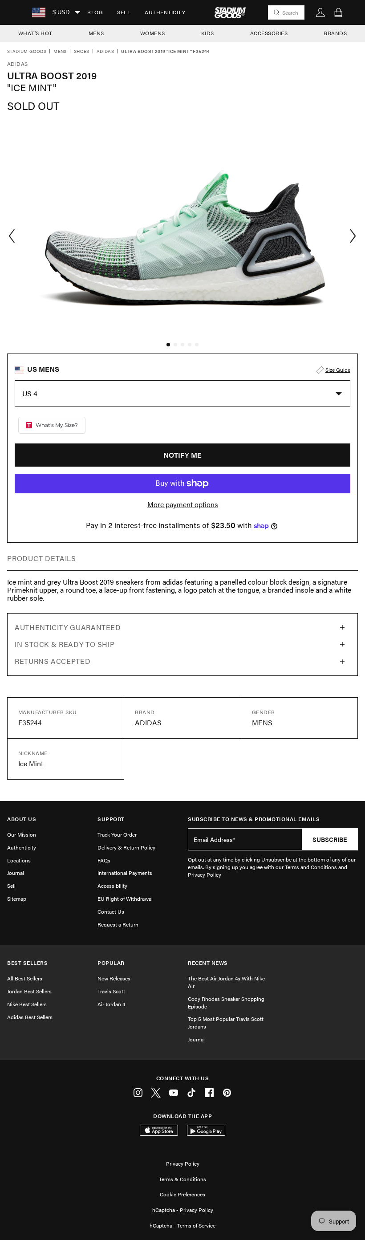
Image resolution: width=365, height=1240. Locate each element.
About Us (21, 819)
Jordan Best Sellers (29, 991)
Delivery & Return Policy (126, 847)
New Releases (113, 978)
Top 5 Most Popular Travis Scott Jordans (226, 1022)
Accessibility (112, 886)
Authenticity (165, 12)
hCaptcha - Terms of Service (182, 1225)
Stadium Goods (26, 51)
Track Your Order (117, 834)
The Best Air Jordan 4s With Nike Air (226, 982)
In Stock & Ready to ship (64, 644)
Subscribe (329, 839)
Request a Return (117, 924)
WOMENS (152, 33)
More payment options (182, 504)
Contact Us (110, 911)
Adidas (105, 51)
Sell (123, 12)
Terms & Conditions (182, 1179)
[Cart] (338, 12)
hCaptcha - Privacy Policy (182, 1210)
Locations (19, 860)
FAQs (103, 860)
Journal (15, 873)
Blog (95, 12)
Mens (60, 51)
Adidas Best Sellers (30, 1017)
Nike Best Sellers (27, 1004)
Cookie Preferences (182, 1194)
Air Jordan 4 (111, 1004)
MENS (96, 33)
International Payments (124, 873)
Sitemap (16, 898)
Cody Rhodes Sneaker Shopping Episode (226, 1002)
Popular (111, 963)
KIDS (207, 33)
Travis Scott (111, 991)
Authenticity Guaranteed (68, 627)
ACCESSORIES (269, 33)
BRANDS (335, 33)
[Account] (320, 12)
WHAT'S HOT (35, 33)
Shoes (81, 51)
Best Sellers (27, 963)
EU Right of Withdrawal (125, 898)
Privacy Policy (182, 1163)
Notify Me (182, 455)
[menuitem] (95, 12)
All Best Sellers (24, 978)
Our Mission (21, 834)
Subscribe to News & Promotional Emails (254, 819)
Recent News (208, 963)
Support (111, 819)
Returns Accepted (52, 661)
